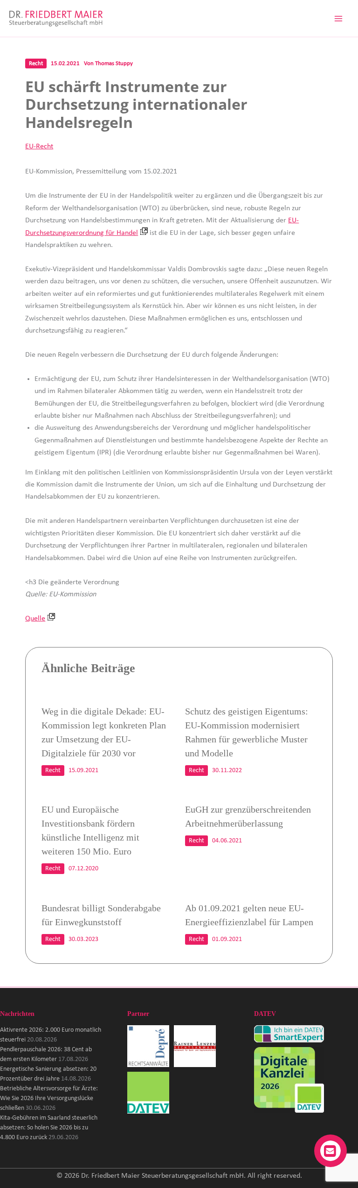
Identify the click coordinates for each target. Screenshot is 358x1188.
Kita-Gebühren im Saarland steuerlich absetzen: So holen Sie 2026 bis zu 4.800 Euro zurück (48, 1128)
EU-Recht (39, 146)
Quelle (35, 618)
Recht (36, 63)
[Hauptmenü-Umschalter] (338, 18)
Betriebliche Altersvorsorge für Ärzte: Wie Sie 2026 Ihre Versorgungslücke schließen (49, 1098)
